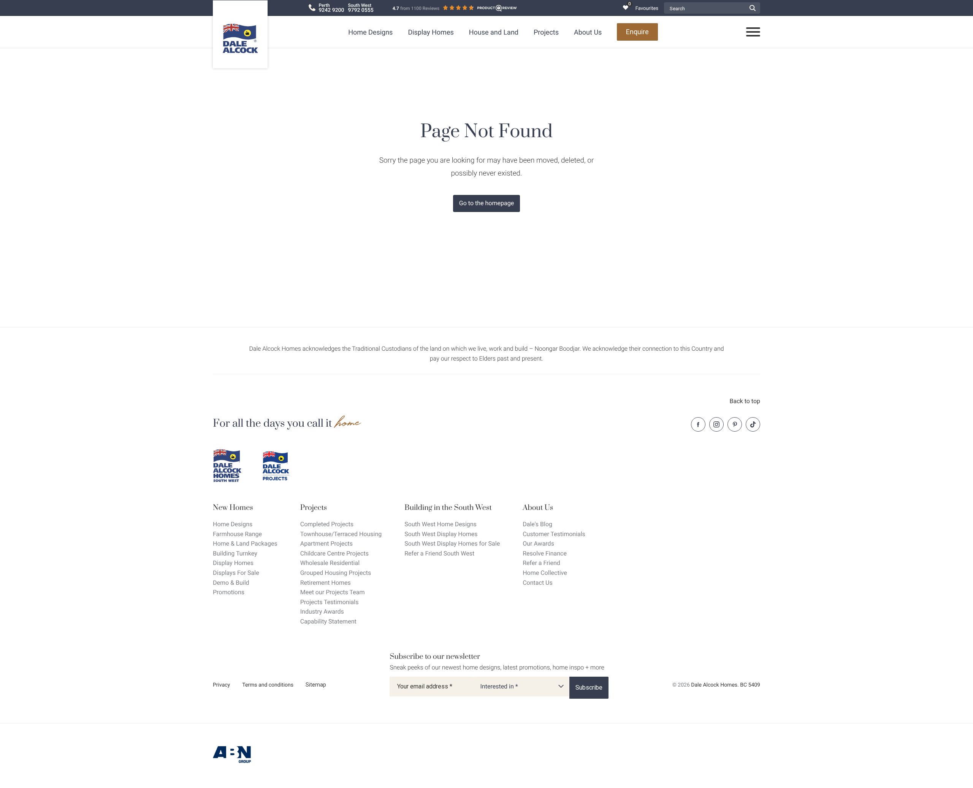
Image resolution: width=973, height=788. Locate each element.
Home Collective (545, 572)
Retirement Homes (325, 582)
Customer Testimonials (554, 534)
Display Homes (430, 32)
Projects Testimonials (329, 602)
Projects (546, 32)
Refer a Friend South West (439, 553)
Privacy (221, 685)
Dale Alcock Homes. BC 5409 (725, 685)
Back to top (745, 401)
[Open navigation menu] (753, 32)
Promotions (228, 592)
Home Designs (370, 32)
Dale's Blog (537, 524)
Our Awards (538, 543)
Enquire (637, 32)
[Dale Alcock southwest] (232, 465)
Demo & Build (231, 582)
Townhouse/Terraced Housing (341, 534)
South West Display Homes (440, 534)
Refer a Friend (541, 562)
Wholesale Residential (330, 562)
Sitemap (316, 685)
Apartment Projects (326, 543)
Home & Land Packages (245, 543)
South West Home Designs (440, 524)
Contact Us (538, 582)
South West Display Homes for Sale (452, 543)
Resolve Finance (545, 553)
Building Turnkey (235, 553)
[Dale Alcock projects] (281, 465)
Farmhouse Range (237, 534)
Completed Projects (326, 524)
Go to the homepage (486, 203)
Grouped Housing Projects (335, 572)
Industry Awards (322, 611)
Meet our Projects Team (332, 592)
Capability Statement (328, 621)
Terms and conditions (267, 685)
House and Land (493, 32)
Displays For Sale (236, 572)
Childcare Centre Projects (334, 553)
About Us (588, 32)
